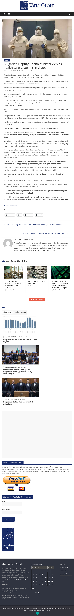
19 (42, 581)
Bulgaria (7, 60)
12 (42, 577)
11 (39, 577)
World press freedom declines (36, 282)
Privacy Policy (64, 574)
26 (42, 584)
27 (46, 584)
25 (39, 584)
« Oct (35, 593)
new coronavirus (37, 71)
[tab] (7, 312)
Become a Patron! (10, 206)
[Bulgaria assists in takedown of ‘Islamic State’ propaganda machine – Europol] (60, 267)
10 (36, 577)
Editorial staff (64, 568)
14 (49, 577)
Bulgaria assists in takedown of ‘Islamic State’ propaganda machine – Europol (60, 284)
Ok (37, 613)
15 (52, 577)
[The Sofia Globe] (4, 14)
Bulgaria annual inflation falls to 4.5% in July (20, 340)
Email (4, 501)
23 (33, 584)
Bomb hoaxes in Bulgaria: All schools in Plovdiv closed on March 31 (13, 284)
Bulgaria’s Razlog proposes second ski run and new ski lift (47, 233)
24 (36, 584)
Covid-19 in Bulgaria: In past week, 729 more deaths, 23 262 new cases (32, 225)
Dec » (40, 593)
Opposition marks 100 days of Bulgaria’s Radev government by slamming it (17, 371)
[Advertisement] (37, 434)
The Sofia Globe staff (24, 71)
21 (49, 581)
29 (52, 584)
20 (46, 581)
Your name (6, 509)
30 (33, 588)
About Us (62, 565)
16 (33, 581)
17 (36, 581)
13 (46, 577)
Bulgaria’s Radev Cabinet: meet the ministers (18, 403)
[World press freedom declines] (37, 267)
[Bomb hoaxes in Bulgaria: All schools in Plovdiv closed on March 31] (13, 267)
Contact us (63, 571)
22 (52, 581)
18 (39, 581)
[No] (72, 611)
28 (49, 584)
